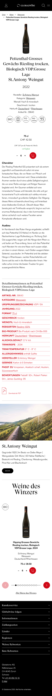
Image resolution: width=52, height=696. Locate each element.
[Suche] (43, 5)
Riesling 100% (23, 326)
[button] (16, 585)
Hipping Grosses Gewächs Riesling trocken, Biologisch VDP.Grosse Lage (26, 545)
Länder (6, 631)
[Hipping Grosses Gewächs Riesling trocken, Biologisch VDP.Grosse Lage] (26, 522)
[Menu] (48, 5)
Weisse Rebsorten (11, 644)
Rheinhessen (36, 108)
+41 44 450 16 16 (12, 678)
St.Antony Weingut (31, 94)
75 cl (14, 313)
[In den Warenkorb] (33, 155)
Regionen (7, 637)
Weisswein (30, 98)
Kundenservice (10, 605)
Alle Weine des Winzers (26, 593)
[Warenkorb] (2, 5)
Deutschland (23, 108)
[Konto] (6, 5)
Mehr (7, 471)
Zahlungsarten (10, 624)
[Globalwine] (26, 5)
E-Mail (4, 681)
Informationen (10, 618)
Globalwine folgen (12, 611)
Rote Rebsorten (10, 651)
